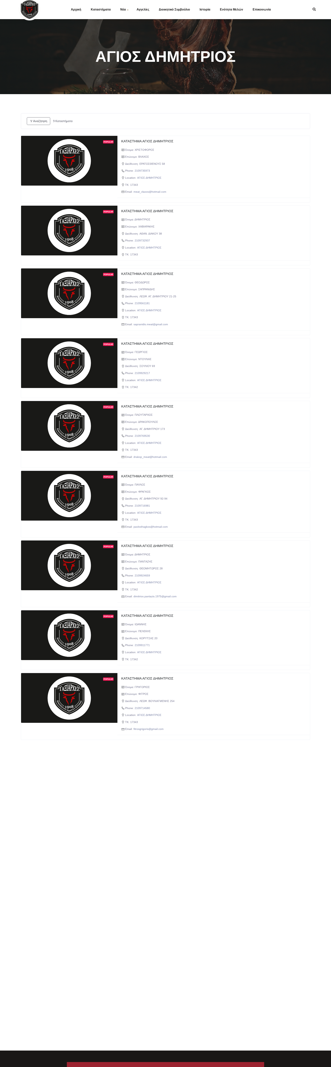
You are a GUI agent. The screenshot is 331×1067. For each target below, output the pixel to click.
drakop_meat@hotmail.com (150, 456)
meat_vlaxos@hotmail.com (150, 191)
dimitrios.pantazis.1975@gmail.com (155, 596)
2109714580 (142, 708)
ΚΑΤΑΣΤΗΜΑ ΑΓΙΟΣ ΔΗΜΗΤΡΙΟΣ (147, 141)
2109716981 (142, 505)
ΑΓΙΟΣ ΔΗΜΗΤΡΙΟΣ (149, 177)
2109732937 (142, 240)
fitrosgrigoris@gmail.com (149, 728)
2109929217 (142, 373)
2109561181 (142, 303)
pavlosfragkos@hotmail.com (151, 526)
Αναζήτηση (40, 121)
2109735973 (142, 170)
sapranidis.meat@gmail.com (151, 324)
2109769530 (142, 435)
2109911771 (142, 645)
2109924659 (142, 575)
